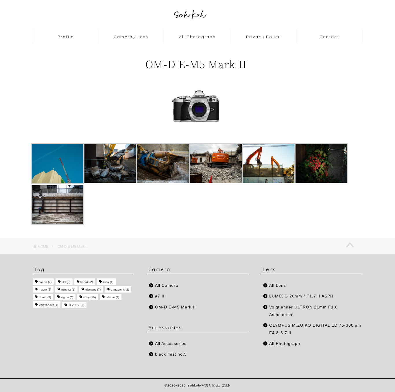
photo (45, 297)
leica (108, 282)
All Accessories (171, 343)
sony (89, 297)
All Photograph (197, 36)
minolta (68, 289)
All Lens (277, 285)
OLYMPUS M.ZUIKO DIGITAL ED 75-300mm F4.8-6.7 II (315, 329)
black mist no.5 (171, 354)
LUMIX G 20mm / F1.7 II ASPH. (302, 296)
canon (45, 282)
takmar (112, 297)
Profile (66, 36)
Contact (329, 36)
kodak (86, 282)
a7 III (160, 296)
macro (45, 289)
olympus (93, 289)
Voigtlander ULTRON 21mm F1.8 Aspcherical (303, 311)
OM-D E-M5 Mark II (175, 307)
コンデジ (76, 304)
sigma (67, 297)
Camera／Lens (131, 36)
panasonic (120, 289)
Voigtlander (48, 304)
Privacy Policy (263, 36)
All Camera (166, 285)
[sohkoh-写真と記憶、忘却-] (197, 28)
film (66, 282)
